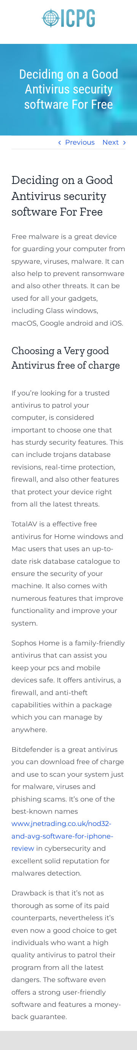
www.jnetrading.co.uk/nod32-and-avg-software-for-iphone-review (62, 836)
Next (110, 142)
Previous (80, 142)
